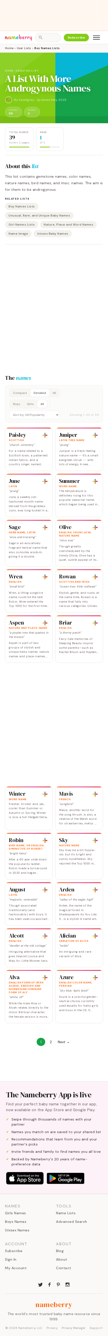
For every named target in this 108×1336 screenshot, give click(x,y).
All (54, 393)
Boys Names (15, 1221)
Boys (16, 404)
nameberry (54, 1304)
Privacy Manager (74, 1328)
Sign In (11, 1259)
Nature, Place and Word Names (68, 225)
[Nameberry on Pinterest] (58, 1284)
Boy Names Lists (22, 206)
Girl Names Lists (22, 225)
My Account (16, 1268)
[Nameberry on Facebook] (49, 1284)
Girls (30, 404)
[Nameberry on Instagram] (67, 1284)
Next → (64, 1042)
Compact (20, 393)
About (61, 1259)
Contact (63, 1268)
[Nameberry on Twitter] (40, 1284)
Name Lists (66, 1213)
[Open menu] (96, 37)
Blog (60, 1251)
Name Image (18, 234)
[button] (54, 403)
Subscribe (76, 38)
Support (96, 1328)
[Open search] (48, 37)
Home (9, 48)
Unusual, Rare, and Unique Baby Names (39, 215)
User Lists (24, 48)
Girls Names (15, 1213)
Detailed (40, 393)
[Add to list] (45, 435)
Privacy (52, 1328)
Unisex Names (17, 1230)
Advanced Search (71, 1221)
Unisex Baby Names (52, 234)
